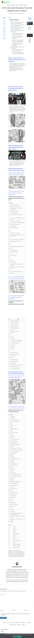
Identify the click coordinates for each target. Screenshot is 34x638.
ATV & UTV (23, 622)
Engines (29, 622)
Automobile (12, 4)
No (15, 636)
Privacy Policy (4, 629)
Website (26, 610)
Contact (19, 624)
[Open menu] (32, 1)
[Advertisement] (17, 78)
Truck (11, 622)
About (23, 624)
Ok (13, 636)
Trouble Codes (12, 624)
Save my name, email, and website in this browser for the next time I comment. (15, 614)
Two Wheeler (17, 622)
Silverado (25, 4)
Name (2, 610)
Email (14, 610)
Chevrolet (20, 4)
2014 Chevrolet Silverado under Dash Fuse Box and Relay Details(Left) (17, 37)
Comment (3, 594)
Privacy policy (19, 636)
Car (16, 4)
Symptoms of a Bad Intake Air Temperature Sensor (29, 40)
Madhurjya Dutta (14, 13)
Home (8, 4)
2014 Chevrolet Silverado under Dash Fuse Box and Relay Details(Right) (17, 44)
